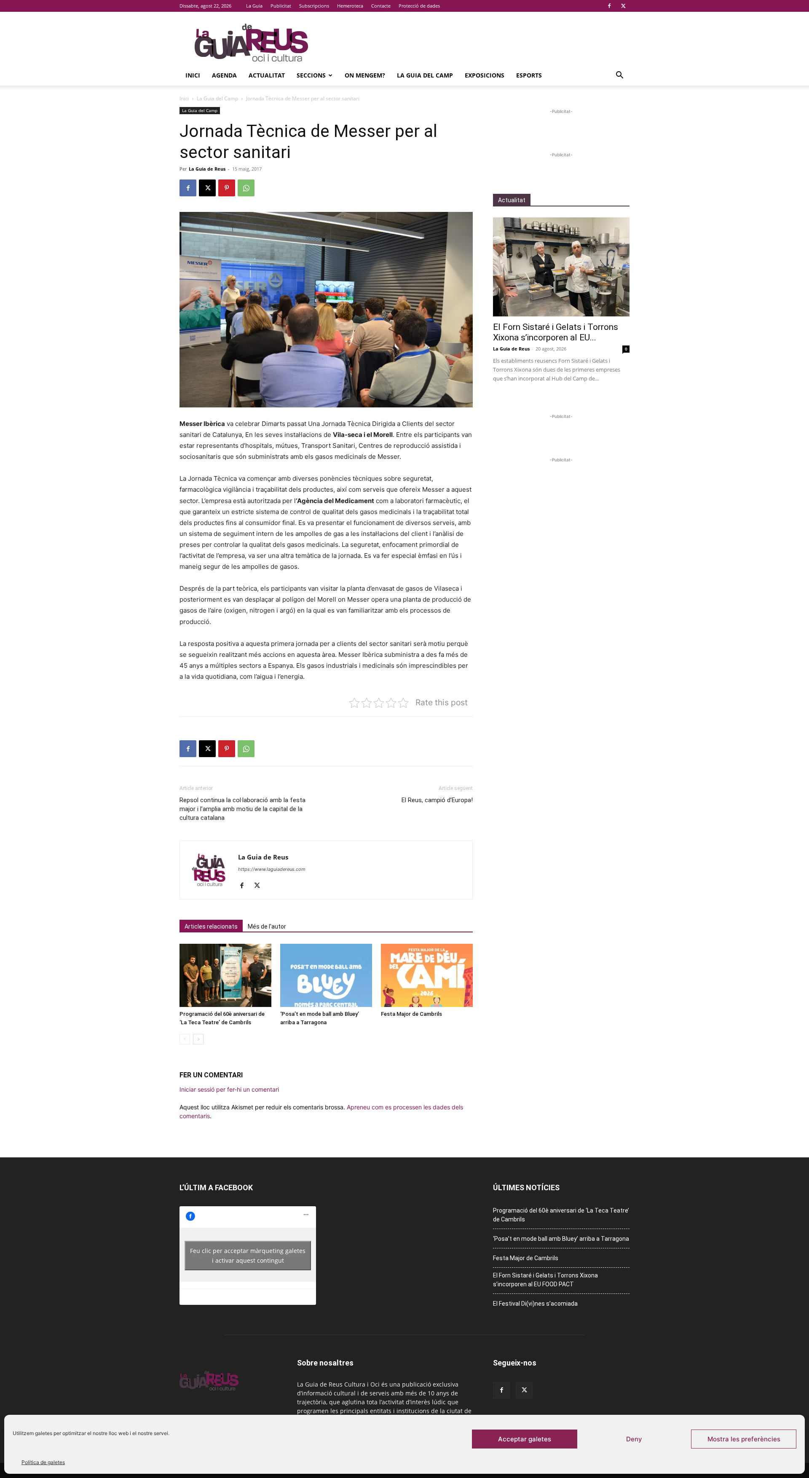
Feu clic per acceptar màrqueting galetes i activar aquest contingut (247, 1255)
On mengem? (365, 75)
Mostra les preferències (743, 1439)
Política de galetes (43, 1462)
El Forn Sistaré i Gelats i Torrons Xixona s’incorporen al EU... (555, 332)
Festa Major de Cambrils (411, 1014)
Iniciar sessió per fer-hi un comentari (229, 1089)
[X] (623, 6)
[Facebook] (609, 6)
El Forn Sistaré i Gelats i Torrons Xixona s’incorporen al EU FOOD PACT (545, 1280)
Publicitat (281, 6)
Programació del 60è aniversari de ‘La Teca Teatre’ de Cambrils (561, 1215)
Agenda (224, 75)
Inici (192, 75)
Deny (634, 1439)
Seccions (311, 75)
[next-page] (198, 1039)
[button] (619, 76)
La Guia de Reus (207, 169)
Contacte (381, 6)
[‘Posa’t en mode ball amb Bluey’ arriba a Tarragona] (326, 975)
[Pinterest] (226, 187)
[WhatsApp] (246, 187)
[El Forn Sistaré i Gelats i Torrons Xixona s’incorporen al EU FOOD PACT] (561, 266)
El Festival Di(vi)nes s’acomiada (535, 1303)
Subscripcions (314, 6)
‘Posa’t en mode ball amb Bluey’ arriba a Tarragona (561, 1238)
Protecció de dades (419, 6)
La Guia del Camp (425, 75)
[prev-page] (184, 1039)
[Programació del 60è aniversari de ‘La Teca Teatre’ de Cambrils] (225, 975)
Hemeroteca (350, 6)
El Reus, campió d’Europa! (437, 800)
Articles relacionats (211, 926)
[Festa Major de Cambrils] (427, 975)
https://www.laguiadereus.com (271, 869)
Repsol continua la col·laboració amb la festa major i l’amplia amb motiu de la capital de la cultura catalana (242, 809)
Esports (529, 75)
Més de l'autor (267, 926)
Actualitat (267, 75)
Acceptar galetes (524, 1439)
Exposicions (484, 75)
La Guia (254, 6)
